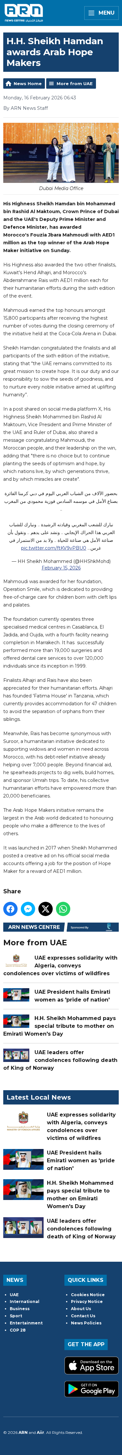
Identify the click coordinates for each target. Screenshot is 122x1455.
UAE (14, 1294)
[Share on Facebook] (10, 909)
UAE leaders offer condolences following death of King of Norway (60, 1060)
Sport (16, 1315)
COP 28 (18, 1330)
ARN (23, 1432)
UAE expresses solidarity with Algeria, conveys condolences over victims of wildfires (60, 965)
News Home (28, 83)
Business (20, 1308)
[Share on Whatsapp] (63, 909)
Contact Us (83, 1315)
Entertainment (26, 1323)
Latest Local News (39, 1097)
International (24, 1301)
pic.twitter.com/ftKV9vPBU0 (53, 548)
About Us (81, 1308)
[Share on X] (45, 909)
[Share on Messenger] (28, 909)
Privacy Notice (87, 1301)
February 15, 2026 (61, 568)
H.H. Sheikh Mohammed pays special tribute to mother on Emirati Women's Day (59, 1026)
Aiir (40, 1432)
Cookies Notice (88, 1294)
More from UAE (75, 83)
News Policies (86, 1323)
